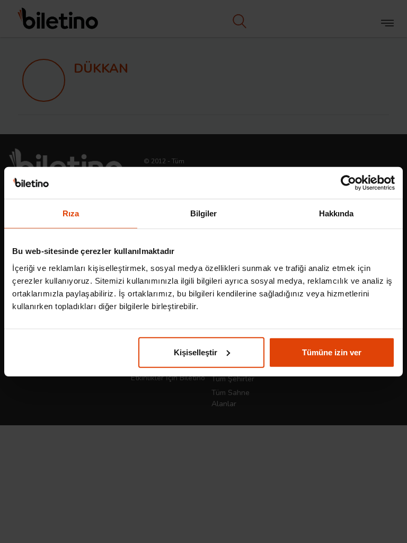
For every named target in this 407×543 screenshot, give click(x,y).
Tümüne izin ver (331, 351)
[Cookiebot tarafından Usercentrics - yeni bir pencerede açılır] (348, 183)
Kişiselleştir (195, 351)
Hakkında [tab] (336, 213)
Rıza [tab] (71, 213)
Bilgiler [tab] (203, 213)
